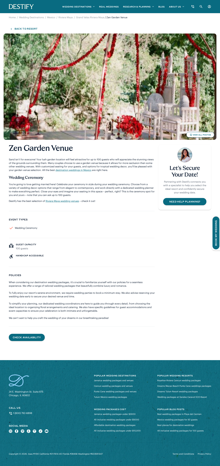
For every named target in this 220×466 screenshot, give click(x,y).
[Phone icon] (193, 6)
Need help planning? (184, 201)
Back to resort (26, 28)
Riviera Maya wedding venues (62, 201)
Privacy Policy (204, 454)
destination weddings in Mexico (73, 170)
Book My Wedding (215, 233)
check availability (27, 337)
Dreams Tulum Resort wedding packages (177, 391)
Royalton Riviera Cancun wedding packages (179, 380)
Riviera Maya (66, 17)
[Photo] (110, 86)
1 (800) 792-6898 (22, 413)
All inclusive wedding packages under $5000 (116, 419)
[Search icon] (201, 6)
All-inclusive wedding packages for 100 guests (180, 430)
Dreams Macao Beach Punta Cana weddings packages (184, 386)
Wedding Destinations (31, 17)
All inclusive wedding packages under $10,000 (117, 430)
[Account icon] (209, 6)
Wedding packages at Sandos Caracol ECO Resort (182, 397)
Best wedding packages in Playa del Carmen (179, 414)
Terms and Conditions (183, 454)
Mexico (51, 17)
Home (12, 17)
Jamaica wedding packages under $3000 (115, 414)
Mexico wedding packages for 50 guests (177, 419)
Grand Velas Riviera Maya (90, 17)
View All (200, 135)
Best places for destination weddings (175, 425)
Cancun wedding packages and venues (113, 386)
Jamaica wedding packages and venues (113, 380)
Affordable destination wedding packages (114, 425)
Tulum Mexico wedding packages (110, 397)
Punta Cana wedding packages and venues (115, 391)
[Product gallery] (110, 86)
